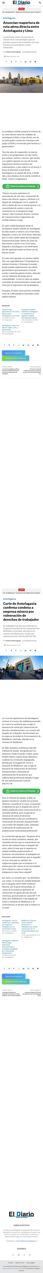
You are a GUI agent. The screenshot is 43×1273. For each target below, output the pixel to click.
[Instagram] (19, 1255)
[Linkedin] (25, 62)
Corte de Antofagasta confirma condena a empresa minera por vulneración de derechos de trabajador (10, 371)
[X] (11, 62)
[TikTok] (24, 1255)
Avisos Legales (30, 1263)
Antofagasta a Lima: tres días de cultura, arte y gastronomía (10, 327)
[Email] (30, 62)
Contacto (10, 1263)
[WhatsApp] (21, 62)
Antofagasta (9, 18)
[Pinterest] (16, 62)
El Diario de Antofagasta (13, 52)
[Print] (33, 345)
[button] (3, 3)
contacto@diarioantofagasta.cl (26, 1241)
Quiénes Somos (19, 1263)
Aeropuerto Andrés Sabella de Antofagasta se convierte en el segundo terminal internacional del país (30, 314)
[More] (35, 62)
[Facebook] (6, 62)
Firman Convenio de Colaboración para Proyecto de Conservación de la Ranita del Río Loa (32, 371)
